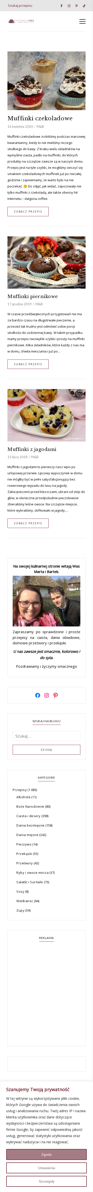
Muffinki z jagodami (32, 449)
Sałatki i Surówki (29, 882)
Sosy (20, 891)
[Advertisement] (46, 994)
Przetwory (24, 863)
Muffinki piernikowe (32, 296)
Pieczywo (23, 844)
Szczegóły (47, 1181)
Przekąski (24, 853)
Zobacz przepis (28, 211)
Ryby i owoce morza (32, 872)
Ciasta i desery (28, 816)
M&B (40, 127)
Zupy (20, 910)
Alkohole (23, 797)
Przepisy (20, 790)
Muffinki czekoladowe (40, 118)
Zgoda (46, 1154)
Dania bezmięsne (30, 825)
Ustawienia (46, 1168)
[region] (46, 1136)
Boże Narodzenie (30, 806)
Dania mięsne (27, 835)
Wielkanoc (24, 901)
